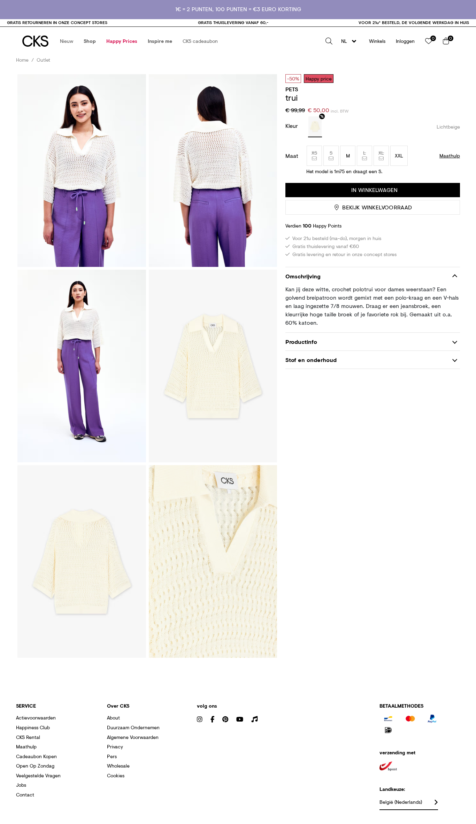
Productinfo (301, 342)
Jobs (21, 784)
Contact (25, 794)
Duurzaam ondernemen (133, 727)
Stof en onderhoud (311, 360)
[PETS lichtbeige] (315, 126)
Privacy (115, 746)
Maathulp (26, 746)
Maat (291, 155)
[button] (66, 41)
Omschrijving (303, 276)
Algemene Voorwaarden (133, 737)
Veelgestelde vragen (38, 775)
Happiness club (33, 727)
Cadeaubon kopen (36, 756)
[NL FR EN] (351, 41)
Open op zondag (35, 765)
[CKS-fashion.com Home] (35, 41)
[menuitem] (66, 41)
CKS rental (28, 737)
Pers (112, 756)
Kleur (292, 126)
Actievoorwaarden (36, 717)
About (113, 717)
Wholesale (118, 765)
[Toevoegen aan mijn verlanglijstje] (449, 78)
